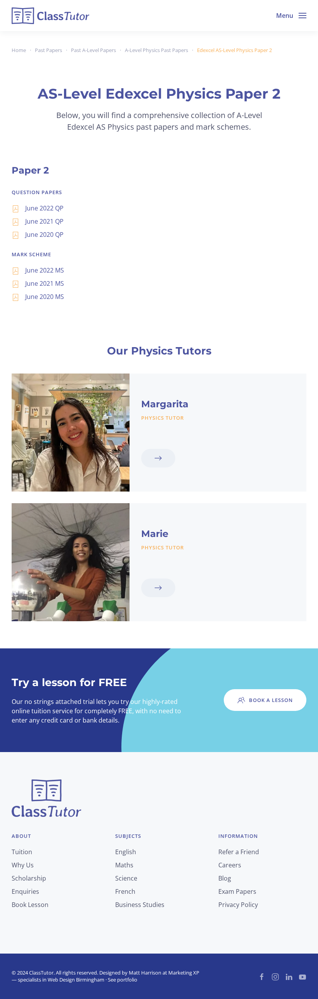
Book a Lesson (271, 700)
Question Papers (37, 192)
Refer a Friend (238, 852)
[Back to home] (50, 15)
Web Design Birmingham (76, 979)
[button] (291, 15)
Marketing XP (183, 972)
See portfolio (122, 979)
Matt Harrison (145, 972)
